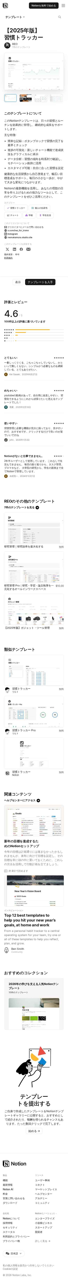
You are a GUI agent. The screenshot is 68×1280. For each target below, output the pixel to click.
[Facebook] (21, 249)
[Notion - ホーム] (6, 5)
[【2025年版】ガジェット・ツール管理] (34, 609)
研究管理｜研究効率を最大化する (23, 546)
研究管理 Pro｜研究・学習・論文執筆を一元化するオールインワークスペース (29, 587)
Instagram (13, 234)
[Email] (28, 249)
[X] (7, 249)
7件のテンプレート (21, 47)
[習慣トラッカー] (34, 670)
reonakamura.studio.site (20, 237)
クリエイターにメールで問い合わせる (26, 227)
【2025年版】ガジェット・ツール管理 (27, 627)
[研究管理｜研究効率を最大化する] (34, 527)
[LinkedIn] (14, 249)
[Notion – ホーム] (34, 1163)
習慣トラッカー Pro (24, 730)
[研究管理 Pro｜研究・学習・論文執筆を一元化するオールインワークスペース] (34, 567)
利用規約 (8, 258)
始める (34, 1131)
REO (14, 44)
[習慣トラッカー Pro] (34, 711)
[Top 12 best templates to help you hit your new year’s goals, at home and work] (34, 891)
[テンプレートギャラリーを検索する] (59, 17)
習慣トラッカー (21, 688)
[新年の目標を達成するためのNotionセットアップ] (34, 820)
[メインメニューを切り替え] (63, 5)
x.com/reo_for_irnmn (18, 230)
